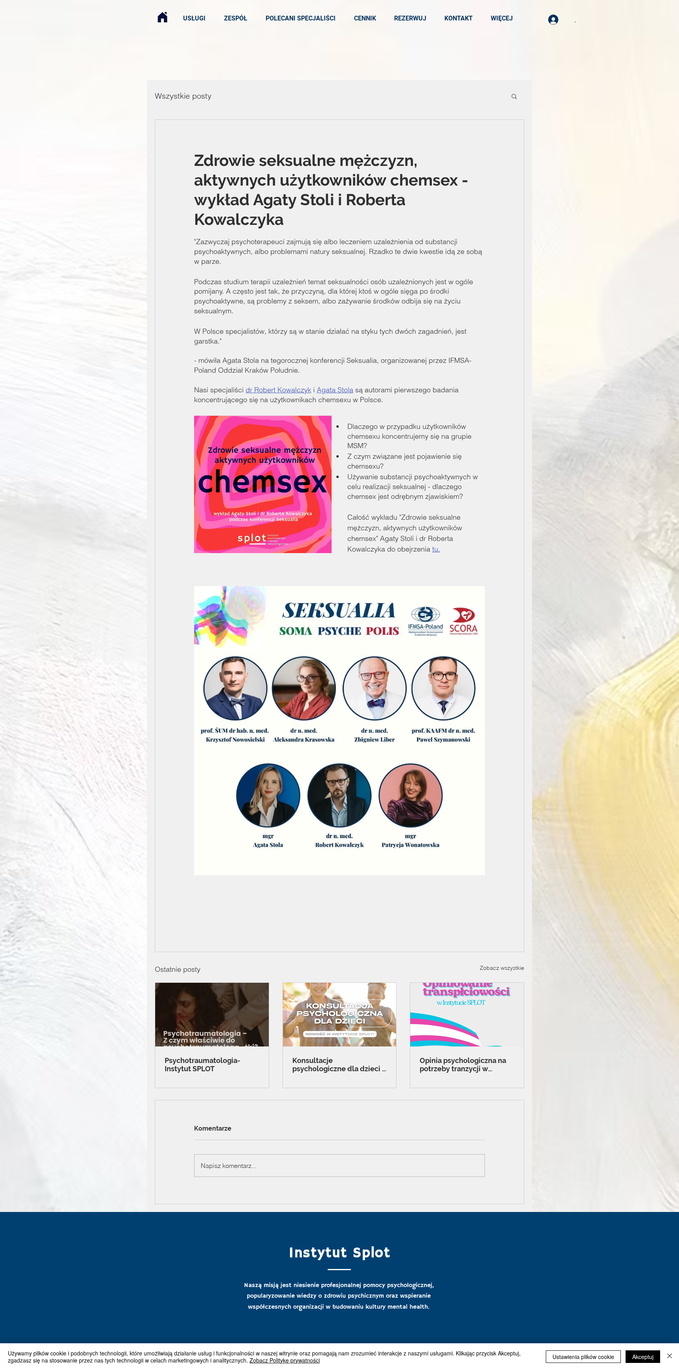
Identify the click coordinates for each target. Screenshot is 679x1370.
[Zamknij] (669, 1357)
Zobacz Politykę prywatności (285, 1360)
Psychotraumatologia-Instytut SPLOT (202, 1064)
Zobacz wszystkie (502, 967)
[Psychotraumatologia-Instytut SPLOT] (212, 1014)
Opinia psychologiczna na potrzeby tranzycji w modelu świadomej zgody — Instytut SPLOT (464, 1064)
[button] (514, 96)
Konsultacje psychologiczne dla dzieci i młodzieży (338, 1064)
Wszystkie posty (183, 96)
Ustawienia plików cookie (583, 1357)
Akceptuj (642, 1357)
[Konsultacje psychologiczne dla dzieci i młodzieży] (339, 1014)
